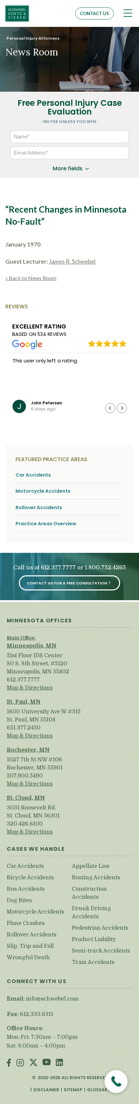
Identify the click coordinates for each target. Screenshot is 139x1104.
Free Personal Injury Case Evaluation (70, 107)
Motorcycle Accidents (43, 491)
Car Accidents (33, 475)
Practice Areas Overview (46, 523)
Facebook (9, 1063)
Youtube (47, 1063)
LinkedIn (59, 1063)
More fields (68, 168)
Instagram (20, 1063)
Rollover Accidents (39, 507)
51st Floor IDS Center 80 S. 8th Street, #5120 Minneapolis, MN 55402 (38, 664)
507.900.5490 (25, 776)
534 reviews (51, 334)
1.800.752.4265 (105, 567)
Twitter (33, 1063)
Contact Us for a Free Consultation (67, 583)
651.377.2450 (23, 728)
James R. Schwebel (72, 261)
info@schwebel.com (52, 999)
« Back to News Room (30, 278)
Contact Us (94, 13)
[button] (122, 408)
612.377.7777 (58, 567)
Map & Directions (30, 688)
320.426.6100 (25, 824)
